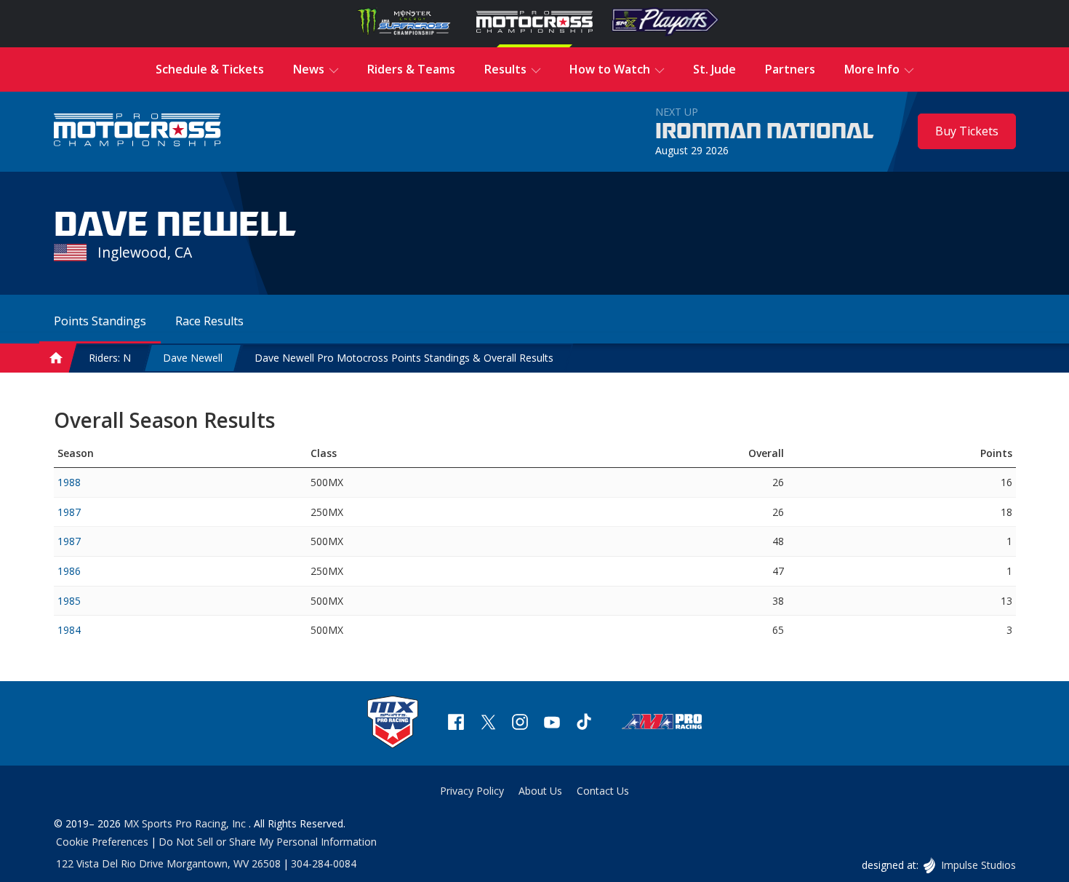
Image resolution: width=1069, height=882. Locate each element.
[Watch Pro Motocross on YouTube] (552, 724)
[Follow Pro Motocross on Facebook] (456, 724)
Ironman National (764, 132)
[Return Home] (137, 131)
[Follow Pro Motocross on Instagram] (520, 724)
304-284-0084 (323, 863)
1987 (69, 512)
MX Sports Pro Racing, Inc (186, 823)
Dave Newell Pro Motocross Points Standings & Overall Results (404, 358)
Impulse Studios (977, 865)
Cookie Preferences (102, 842)
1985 (69, 601)
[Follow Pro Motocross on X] (488, 724)
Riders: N (110, 358)
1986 (69, 571)
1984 (69, 630)
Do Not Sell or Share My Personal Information (268, 842)
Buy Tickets (966, 131)
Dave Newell (193, 358)
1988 (69, 482)
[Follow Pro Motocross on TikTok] (584, 724)
